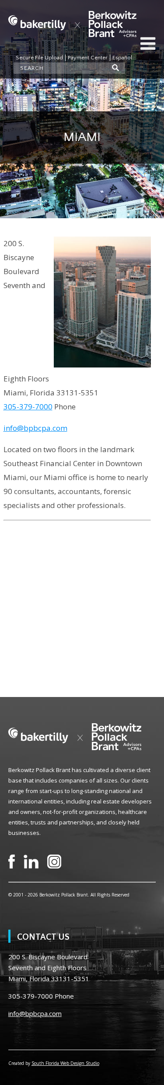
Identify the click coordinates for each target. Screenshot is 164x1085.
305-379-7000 (27, 407)
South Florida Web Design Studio (65, 1063)
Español (122, 58)
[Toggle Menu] (148, 43)
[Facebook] (11, 862)
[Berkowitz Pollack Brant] (72, 24)
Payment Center (88, 58)
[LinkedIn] (31, 862)
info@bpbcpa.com (35, 428)
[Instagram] (54, 862)
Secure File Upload (39, 58)
